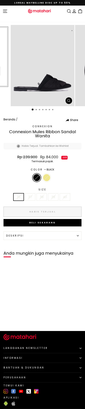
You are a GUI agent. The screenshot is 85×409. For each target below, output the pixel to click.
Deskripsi (15, 235)
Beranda (9, 119)
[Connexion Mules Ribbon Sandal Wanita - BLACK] (7, 321)
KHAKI (46, 178)
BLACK (37, 178)
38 (42, 197)
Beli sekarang (42, 222)
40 (65, 197)
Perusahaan (15, 377)
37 (30, 197)
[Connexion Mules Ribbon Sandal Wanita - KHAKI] (12, 321)
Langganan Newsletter (26, 348)
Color (42, 169)
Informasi (13, 358)
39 (53, 197)
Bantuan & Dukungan (24, 367)
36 (18, 197)
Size (42, 189)
